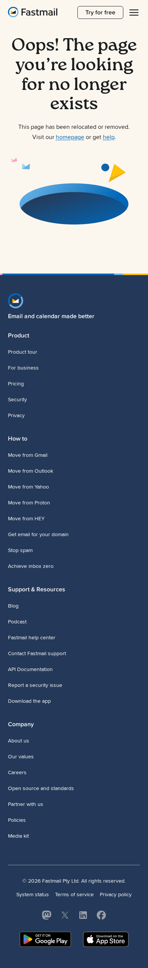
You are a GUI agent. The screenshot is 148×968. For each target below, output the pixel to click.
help (109, 137)
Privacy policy (116, 894)
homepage (70, 137)
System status (32, 894)
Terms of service (74, 894)
